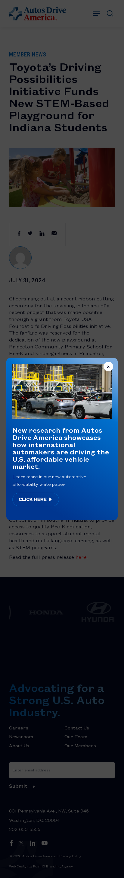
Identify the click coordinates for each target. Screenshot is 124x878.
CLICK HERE (33, 499)
